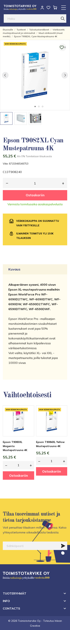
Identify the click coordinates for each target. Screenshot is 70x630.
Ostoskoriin (35, 195)
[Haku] (62, 18)
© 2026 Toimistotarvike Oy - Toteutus (31, 620)
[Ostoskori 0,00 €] (55, 7)
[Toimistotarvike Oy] (20, 7)
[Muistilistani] (48, 7)
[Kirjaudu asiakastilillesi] (42, 7)
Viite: (5, 163)
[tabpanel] (35, 75)
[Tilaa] (63, 546)
